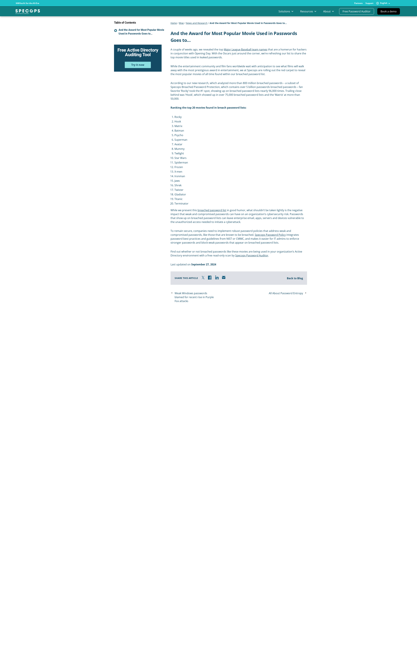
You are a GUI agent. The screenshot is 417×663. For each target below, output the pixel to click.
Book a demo (389, 11)
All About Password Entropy (286, 293)
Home (174, 23)
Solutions (284, 11)
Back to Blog (295, 278)
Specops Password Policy (270, 235)
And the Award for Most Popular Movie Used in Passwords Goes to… (141, 31)
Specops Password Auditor (251, 255)
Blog (181, 23)
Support (369, 3)
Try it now (137, 65)
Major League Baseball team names (245, 49)
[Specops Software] (27, 12)
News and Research (197, 23)
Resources (306, 11)
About (327, 11)
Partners (358, 3)
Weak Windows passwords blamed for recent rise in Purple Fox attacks (194, 297)
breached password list (212, 210)
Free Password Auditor (357, 11)
